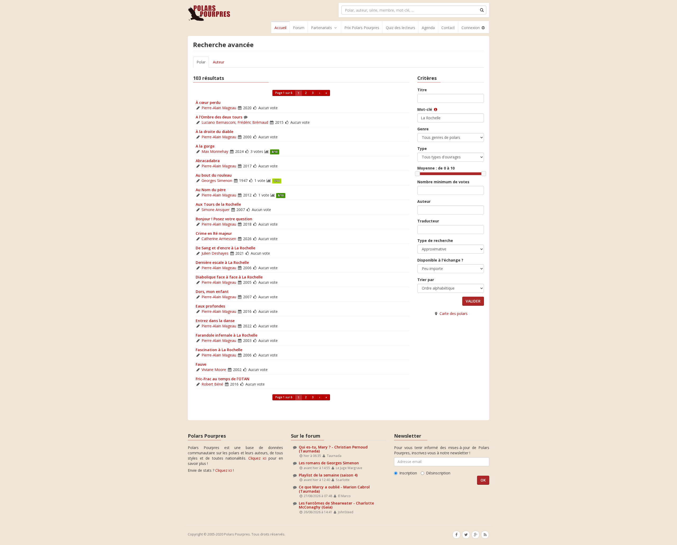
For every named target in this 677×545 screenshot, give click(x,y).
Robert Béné (212, 384)
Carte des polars (454, 313)
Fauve (201, 364)
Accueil (280, 27)
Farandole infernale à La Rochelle (226, 335)
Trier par (425, 279)
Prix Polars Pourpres (361, 27)
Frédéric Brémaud (252, 122)
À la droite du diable (214, 131)
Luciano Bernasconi (218, 122)
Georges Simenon (217, 180)
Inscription (408, 472)
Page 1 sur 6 (283, 93)
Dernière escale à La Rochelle (222, 262)
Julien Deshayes (215, 253)
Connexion (471, 27)
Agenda (428, 27)
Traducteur (428, 220)
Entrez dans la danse (215, 320)
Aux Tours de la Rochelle (218, 204)
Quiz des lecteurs (400, 27)
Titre (422, 89)
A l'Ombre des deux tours (219, 117)
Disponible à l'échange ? (440, 260)
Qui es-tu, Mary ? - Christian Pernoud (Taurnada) (333, 449)
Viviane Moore (214, 369)
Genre (423, 128)
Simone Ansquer (216, 209)
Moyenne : (436, 168)
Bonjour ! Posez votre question (224, 218)
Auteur (218, 62)
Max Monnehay (215, 151)
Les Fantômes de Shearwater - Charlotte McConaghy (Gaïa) (336, 505)
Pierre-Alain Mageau (219, 107)
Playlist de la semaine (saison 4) (328, 475)
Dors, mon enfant (212, 291)
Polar (200, 62)
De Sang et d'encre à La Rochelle (225, 247)
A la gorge (205, 146)
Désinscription (438, 472)
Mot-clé (425, 109)
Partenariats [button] (321, 27)
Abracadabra (208, 160)
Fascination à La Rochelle (219, 349)
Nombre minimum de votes (443, 181)
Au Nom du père (211, 189)
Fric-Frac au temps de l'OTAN (222, 378)
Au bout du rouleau (214, 175)
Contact (448, 27)
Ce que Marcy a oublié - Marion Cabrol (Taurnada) (334, 488)
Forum (298, 27)
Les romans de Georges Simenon (329, 462)
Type (422, 148)
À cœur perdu (208, 102)
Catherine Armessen (219, 238)
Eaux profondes (210, 306)
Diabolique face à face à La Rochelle (229, 277)
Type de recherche (435, 240)
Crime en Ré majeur (214, 233)
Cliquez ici (257, 458)
